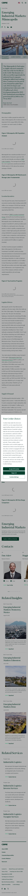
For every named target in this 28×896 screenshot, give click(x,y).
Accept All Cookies (14, 469)
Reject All (13, 473)
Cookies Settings (14, 477)
